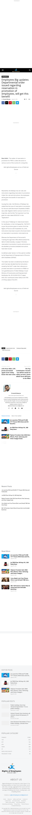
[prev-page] (2, 443)
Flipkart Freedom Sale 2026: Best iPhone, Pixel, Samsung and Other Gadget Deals (20, 436)
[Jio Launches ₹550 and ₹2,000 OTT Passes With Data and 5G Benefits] (5, 422)
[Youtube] (22, 408)
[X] (6, 102)
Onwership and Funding (7, 804)
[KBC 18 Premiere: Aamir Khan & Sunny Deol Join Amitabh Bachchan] (5, 587)
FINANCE (8, 74)
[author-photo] (16, 388)
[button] (2, 70)
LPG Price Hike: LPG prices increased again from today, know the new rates (9, 371)
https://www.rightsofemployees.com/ (16, 395)
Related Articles (6, 416)
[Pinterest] (10, 102)
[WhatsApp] (13, 102)
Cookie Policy (8, 800)
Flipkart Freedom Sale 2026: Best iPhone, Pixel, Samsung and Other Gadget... (19, 571)
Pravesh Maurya (6, 99)
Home (3, 74)
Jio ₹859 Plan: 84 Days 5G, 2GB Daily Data (12, 495)
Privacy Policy (17, 804)
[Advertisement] (16, 18)
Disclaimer (23, 800)
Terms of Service (25, 804)
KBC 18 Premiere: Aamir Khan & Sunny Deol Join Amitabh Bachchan (16, 509)
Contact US (25, 799)
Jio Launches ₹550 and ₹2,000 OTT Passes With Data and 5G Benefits (19, 422)
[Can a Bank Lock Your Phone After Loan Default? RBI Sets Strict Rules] (5, 580)
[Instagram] (12, 408)
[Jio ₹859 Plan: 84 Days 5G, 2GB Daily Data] (5, 429)
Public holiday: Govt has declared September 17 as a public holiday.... (19, 706)
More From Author (16, 416)
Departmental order (10, 348)
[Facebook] (3, 102)
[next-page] (5, 443)
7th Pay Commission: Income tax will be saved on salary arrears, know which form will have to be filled (23, 373)
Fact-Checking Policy (20, 802)
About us (9, 799)
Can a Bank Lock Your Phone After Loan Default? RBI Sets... (20, 579)
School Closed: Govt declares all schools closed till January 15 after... (20, 715)
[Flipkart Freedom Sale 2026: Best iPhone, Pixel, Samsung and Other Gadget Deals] (5, 437)
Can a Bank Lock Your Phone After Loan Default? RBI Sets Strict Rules (16, 504)
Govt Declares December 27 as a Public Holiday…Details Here (20, 722)
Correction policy (16, 800)
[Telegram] (17, 102)
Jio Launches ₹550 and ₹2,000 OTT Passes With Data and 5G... (20, 556)
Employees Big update (21, 348)
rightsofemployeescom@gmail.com (19, 795)
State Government (6, 350)
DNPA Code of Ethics (10, 802)
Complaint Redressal (16, 805)
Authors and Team (17, 799)
